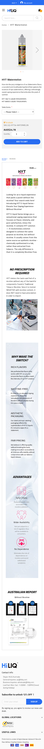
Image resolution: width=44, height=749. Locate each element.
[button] (37, 50)
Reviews (13, 158)
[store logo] (12, 10)
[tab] (4, 159)
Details (4, 158)
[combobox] (17, 18)
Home (4, 25)
